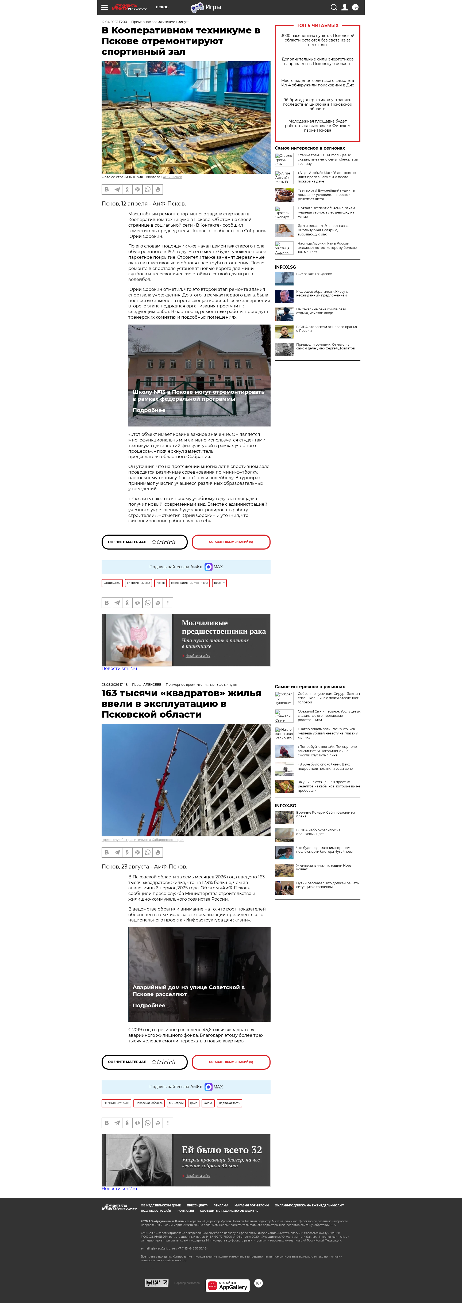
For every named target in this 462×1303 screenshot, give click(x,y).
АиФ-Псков (172, 177)
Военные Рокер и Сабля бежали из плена (325, 814)
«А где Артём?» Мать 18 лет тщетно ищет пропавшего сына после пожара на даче (327, 177)
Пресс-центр (197, 1205)
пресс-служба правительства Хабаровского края (143, 840)
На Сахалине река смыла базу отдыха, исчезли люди (321, 311)
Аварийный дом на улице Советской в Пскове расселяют (189, 990)
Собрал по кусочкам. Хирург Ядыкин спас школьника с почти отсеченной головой (329, 698)
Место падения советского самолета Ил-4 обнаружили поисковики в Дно (317, 82)
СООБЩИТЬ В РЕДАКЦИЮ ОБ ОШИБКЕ (229, 1211)
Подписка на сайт (156, 1211)
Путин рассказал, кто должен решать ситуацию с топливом (327, 885)
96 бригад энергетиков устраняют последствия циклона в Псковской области (317, 104)
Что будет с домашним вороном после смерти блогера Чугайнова (324, 850)
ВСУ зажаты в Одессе (314, 274)
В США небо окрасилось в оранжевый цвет (318, 832)
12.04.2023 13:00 (114, 22)
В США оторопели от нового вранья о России (326, 329)
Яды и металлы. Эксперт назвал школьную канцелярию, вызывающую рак (324, 230)
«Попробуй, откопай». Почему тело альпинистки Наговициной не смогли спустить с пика (327, 751)
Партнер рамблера (187, 1283)
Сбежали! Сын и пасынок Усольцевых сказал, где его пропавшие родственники (329, 715)
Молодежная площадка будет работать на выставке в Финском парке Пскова (318, 126)
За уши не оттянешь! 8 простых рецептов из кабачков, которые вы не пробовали (329, 786)
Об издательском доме (161, 1205)
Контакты (186, 1211)
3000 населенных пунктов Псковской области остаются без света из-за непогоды (318, 40)
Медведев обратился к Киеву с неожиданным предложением (322, 293)
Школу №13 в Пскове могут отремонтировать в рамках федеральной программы (198, 395)
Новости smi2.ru (119, 668)
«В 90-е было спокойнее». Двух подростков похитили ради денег (326, 766)
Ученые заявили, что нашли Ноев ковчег (324, 867)
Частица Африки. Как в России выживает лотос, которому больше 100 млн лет (327, 247)
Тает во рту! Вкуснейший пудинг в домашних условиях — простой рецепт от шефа (326, 194)
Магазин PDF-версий (251, 1205)
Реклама (221, 1205)
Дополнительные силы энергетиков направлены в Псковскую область (318, 61)
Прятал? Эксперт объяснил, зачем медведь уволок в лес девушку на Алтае (326, 212)
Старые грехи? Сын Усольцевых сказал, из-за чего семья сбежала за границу (328, 159)
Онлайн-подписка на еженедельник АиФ (309, 1205)
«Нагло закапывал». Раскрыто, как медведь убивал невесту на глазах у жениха (328, 733)
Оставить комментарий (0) (231, 542)
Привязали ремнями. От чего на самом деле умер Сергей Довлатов (325, 346)
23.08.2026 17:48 (115, 685)
